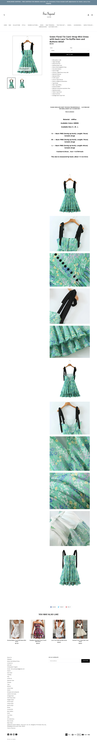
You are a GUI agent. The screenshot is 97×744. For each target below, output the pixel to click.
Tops (8, 684)
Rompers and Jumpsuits (13, 692)
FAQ (8, 676)
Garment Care (10, 680)
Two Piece (9, 715)
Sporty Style (10, 705)
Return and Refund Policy (13, 661)
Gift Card (9, 665)
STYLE (23, 25)
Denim (8, 690)
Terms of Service (11, 728)
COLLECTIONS (16, 25)
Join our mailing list (53, 657)
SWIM (41, 25)
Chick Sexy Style (11, 697)
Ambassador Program (12, 667)
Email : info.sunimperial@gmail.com (16, 669)
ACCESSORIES (77, 25)
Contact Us (10, 663)
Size (71, 47)
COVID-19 (9, 678)
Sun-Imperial (13, 739)
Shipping (9, 659)
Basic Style (10, 722)
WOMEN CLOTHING (33, 25)
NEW (10, 25)
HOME (5, 25)
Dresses (9, 682)
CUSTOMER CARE (53, 26)
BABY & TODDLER (88, 25)
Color (51, 47)
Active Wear (10, 688)
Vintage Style (10, 695)
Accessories (10, 709)
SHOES (69, 25)
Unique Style (10, 703)
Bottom (9, 686)
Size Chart (9, 672)
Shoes (8, 707)
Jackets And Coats (11, 693)
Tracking (9, 674)
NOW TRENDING (50, 25)
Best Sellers (10, 711)
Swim (8, 713)
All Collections (10, 719)
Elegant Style (10, 699)
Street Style (10, 701)
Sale (8, 717)
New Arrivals (10, 720)
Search (9, 670)
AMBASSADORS (43, 26)
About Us (9, 657)
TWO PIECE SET (61, 25)
